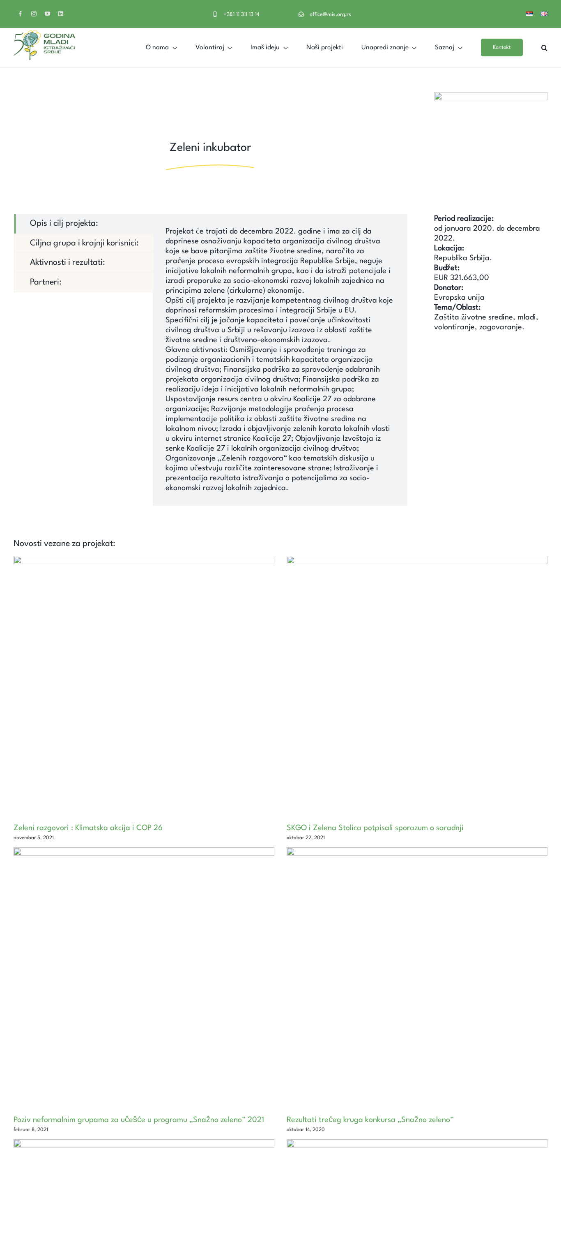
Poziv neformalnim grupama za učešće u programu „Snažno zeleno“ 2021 (139, 1120)
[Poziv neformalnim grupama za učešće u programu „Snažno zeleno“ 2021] (144, 977)
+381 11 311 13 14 (241, 14)
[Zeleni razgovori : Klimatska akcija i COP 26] (144, 686)
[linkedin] (60, 13)
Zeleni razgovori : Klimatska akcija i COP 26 (88, 828)
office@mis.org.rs (330, 14)
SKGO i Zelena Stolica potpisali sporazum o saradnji (375, 828)
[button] (544, 47)
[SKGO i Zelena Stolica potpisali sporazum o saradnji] (417, 686)
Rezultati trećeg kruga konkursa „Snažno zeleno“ (370, 1120)
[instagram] (34, 13)
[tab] (83, 223)
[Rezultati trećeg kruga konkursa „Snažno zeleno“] (417, 977)
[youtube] (47, 13)
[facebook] (20, 13)
